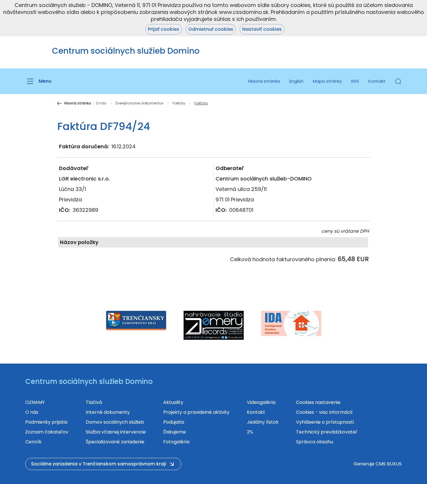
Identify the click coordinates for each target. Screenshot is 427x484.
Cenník (33, 441)
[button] (398, 81)
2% (250, 432)
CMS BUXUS (389, 463)
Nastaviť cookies (262, 29)
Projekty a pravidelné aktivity (196, 412)
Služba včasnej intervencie (116, 432)
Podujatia (173, 422)
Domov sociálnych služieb (115, 422)
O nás (101, 103)
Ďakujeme (174, 432)
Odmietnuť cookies (210, 29)
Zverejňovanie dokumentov (139, 103)
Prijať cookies (163, 29)
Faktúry (179, 103)
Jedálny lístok (263, 422)
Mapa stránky (327, 81)
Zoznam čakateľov (46, 432)
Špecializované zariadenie (115, 441)
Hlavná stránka (264, 81)
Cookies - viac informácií (324, 412)
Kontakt (376, 81)
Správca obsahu (314, 441)
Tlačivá (94, 402)
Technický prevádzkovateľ (326, 432)
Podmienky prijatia (46, 422)
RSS (355, 81)
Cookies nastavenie (318, 402)
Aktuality (173, 402)
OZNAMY (35, 402)
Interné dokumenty (108, 412)
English (296, 81)
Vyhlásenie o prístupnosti (325, 422)
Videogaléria (261, 402)
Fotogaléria (176, 441)
